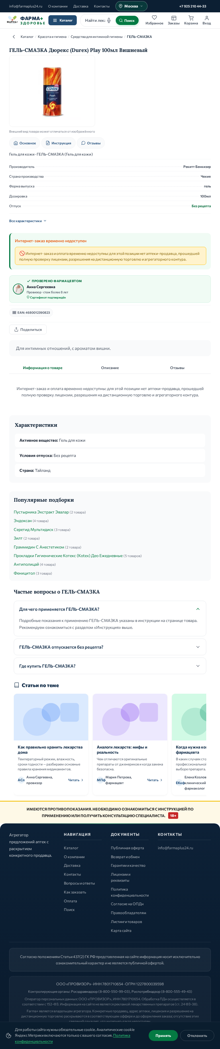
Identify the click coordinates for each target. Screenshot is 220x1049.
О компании (58, 6)
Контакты (102, 6)
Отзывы (94, 143)
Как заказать (75, 892)
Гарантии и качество (128, 865)
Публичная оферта (127, 848)
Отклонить (197, 1035)
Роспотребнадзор (145, 991)
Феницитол (24, 573)
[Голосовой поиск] (109, 20)
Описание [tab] (110, 367)
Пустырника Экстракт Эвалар (41, 511)
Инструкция (61, 143)
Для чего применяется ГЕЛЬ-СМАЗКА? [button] (59, 609)
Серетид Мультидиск (33, 529)
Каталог (66, 20)
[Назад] (13, 36)
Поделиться (31, 329)
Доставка (80, 6)
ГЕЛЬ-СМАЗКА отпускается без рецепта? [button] (61, 646)
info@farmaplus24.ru (25, 6)
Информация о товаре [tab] (42, 367)
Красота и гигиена (52, 36)
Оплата (70, 901)
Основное (27, 143)
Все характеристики (25, 221)
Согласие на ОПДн (127, 903)
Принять (163, 1035)
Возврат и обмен (125, 856)
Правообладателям (128, 912)
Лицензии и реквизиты (120, 877)
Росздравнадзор (84, 991)
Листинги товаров (126, 921)
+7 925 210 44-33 (192, 6)
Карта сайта (121, 930)
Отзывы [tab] (177, 367)
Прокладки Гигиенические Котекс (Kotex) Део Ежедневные (68, 555)
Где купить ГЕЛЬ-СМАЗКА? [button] (47, 665)
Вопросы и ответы (79, 883)
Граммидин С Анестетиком (39, 546)
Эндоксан (23, 520)
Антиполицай (26, 564)
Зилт (18, 538)
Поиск (69, 909)
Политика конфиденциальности (130, 892)
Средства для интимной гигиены (97, 36)
